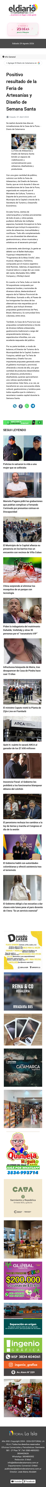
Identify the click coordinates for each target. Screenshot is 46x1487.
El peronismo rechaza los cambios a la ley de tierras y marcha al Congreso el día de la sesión (22, 826)
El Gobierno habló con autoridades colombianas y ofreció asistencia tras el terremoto (22, 866)
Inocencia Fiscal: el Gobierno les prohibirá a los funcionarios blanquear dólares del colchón (22, 785)
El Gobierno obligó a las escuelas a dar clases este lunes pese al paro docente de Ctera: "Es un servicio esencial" (23, 907)
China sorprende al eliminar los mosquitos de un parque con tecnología (19, 589)
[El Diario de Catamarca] (23, 10)
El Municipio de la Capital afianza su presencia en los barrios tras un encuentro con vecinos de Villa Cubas (22, 549)
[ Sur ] (36, 34)
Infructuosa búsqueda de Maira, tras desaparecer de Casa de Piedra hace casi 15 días (22, 670)
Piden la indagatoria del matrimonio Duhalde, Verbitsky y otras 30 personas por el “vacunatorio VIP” (21, 630)
